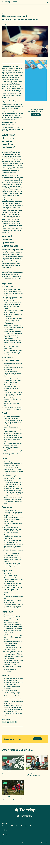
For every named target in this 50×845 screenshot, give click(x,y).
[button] (47, 2)
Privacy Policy (24, 842)
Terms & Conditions (44, 842)
